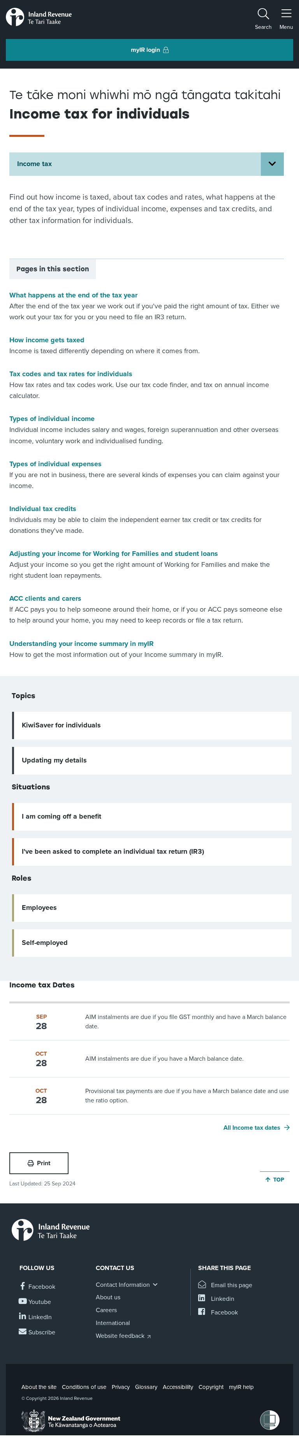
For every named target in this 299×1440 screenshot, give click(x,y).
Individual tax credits (42, 508)
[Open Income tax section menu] (272, 164)
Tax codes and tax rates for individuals (70, 374)
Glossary (146, 1386)
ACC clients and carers (45, 598)
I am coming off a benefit (61, 816)
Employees (39, 907)
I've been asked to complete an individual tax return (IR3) (113, 851)
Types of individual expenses (55, 464)
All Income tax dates (251, 1128)
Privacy (121, 1386)
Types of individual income (52, 418)
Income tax (34, 163)
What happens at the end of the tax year (73, 295)
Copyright (211, 1386)
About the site (38, 1386)
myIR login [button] (145, 50)
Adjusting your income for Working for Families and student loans (113, 553)
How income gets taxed (46, 340)
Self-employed (45, 942)
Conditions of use (84, 1386)
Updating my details (54, 760)
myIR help (241, 1386)
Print (43, 1163)
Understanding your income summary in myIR (81, 643)
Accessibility (178, 1386)
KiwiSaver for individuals (61, 725)
